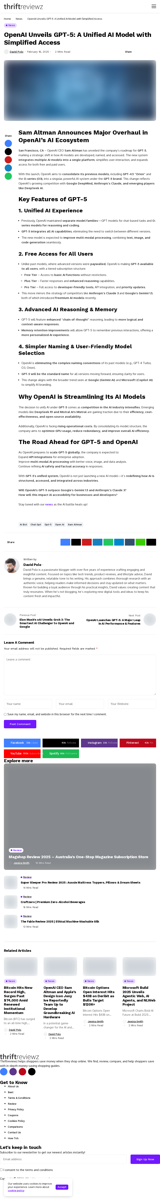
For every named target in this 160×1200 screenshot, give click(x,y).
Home (7, 18)
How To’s (13, 1138)
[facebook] (3, 1071)
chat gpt (36, 524)
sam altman (75, 524)
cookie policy (16, 1190)
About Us (13, 1086)
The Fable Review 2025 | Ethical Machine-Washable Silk (60, 921)
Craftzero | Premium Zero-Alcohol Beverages (53, 902)
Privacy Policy (16, 1109)
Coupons (13, 1115)
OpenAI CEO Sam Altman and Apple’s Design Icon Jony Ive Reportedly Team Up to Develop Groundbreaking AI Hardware (60, 1002)
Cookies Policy (16, 1120)
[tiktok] (32, 1071)
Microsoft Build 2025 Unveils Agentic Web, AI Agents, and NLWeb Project (139, 996)
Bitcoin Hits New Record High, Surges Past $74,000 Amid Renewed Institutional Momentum (18, 1000)
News (19, 18)
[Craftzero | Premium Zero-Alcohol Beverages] (11, 902)
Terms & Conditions (19, 1097)
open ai (59, 524)
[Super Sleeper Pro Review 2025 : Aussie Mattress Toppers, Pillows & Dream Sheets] (11, 882)
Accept (62, 1187)
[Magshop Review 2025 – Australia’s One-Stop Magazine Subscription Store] (80, 816)
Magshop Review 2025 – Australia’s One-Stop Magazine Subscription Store (78, 856)
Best (10, 1092)
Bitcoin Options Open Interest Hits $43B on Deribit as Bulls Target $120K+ (99, 996)
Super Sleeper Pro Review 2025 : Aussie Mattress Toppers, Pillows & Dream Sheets (80, 882)
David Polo (16, 51)
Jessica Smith (21, 862)
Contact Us (14, 1132)
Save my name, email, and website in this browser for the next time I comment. (57, 714)
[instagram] (13, 1071)
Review (12, 1103)
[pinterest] (22, 1071)
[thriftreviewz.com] (19, 1056)
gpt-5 (48, 524)
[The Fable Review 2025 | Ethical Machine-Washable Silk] (11, 921)
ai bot (23, 524)
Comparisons (15, 1126)
